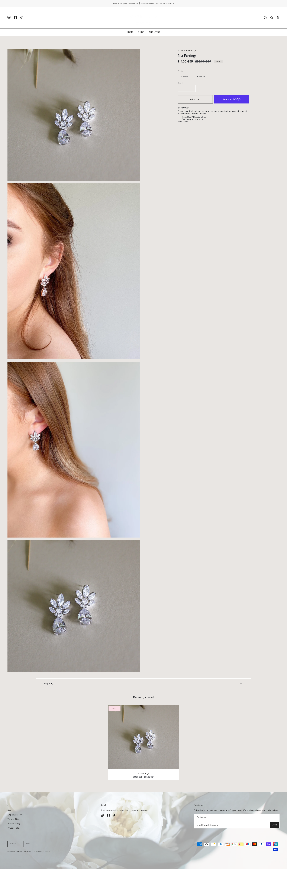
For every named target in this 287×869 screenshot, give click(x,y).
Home (180, 50)
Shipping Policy (14, 815)
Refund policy (13, 823)
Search (10, 810)
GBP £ (28, 844)
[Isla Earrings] (143, 737)
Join (275, 825)
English (13, 844)
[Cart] (278, 17)
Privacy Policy (13, 828)
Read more (183, 122)
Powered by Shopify (43, 851)
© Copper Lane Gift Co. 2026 (19, 851)
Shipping (48, 683)
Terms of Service (15, 819)
